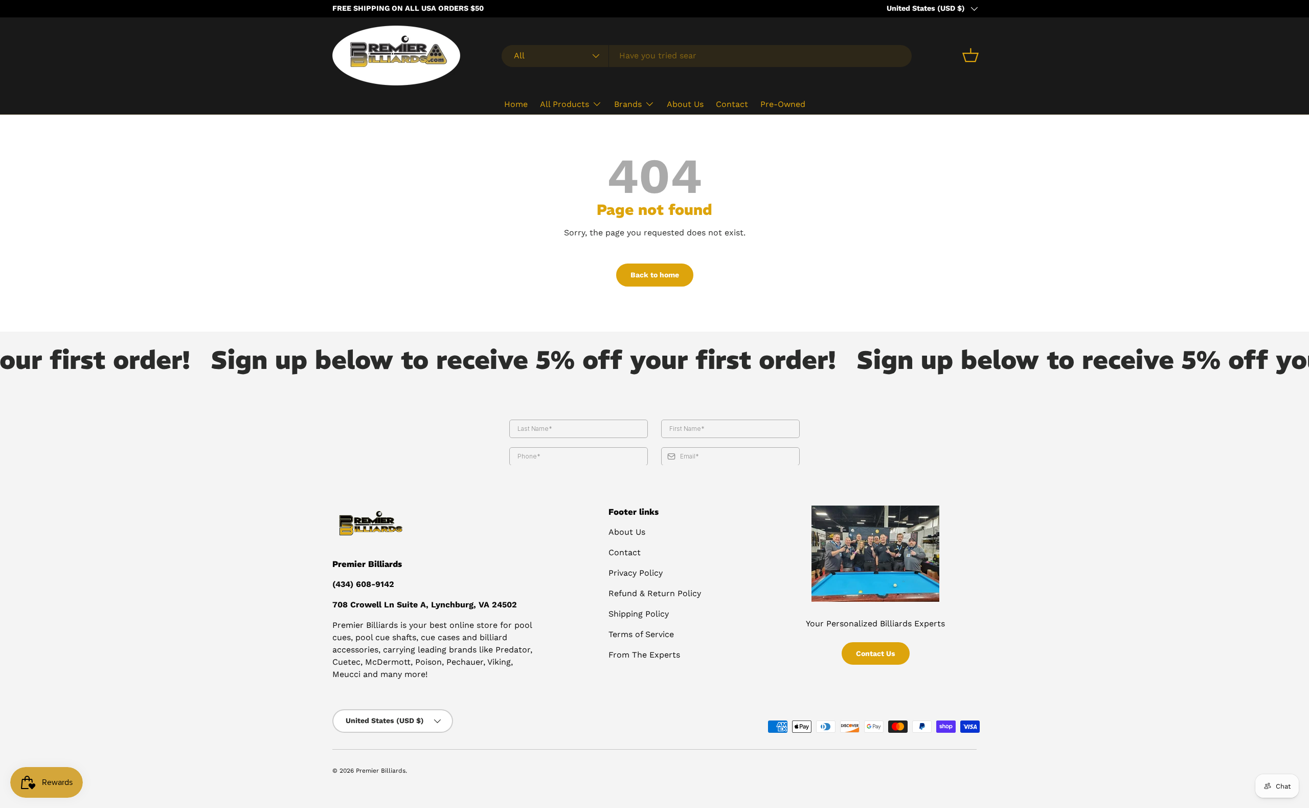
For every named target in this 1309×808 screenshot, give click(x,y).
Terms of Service (641, 634)
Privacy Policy (635, 573)
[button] (970, 55)
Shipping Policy (638, 614)
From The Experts (644, 655)
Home (516, 103)
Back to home (654, 275)
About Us (685, 103)
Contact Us (875, 653)
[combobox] (707, 56)
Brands (628, 103)
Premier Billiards (380, 770)
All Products (564, 103)
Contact (732, 103)
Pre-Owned (782, 103)
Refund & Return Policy (654, 593)
